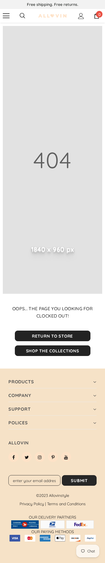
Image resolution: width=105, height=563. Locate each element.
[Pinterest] (53, 457)
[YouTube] (66, 457)
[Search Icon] (22, 16)
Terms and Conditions (66, 503)
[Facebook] (13, 457)
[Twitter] (27, 457)
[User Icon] (81, 16)
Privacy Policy (33, 503)
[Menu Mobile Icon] (6, 16)
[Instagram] (40, 457)
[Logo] (52, 16)
